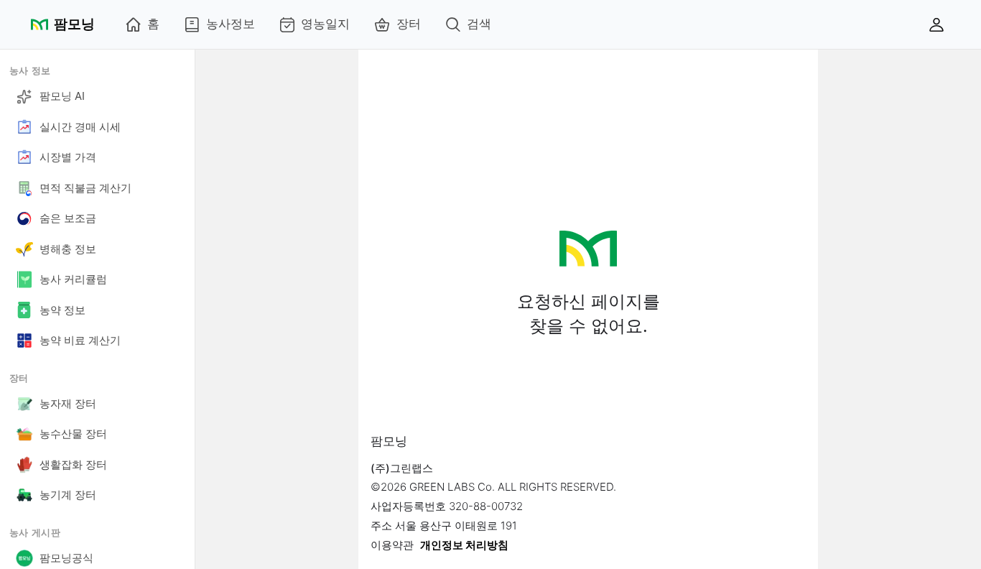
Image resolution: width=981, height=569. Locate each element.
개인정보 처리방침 (464, 545)
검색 (479, 24)
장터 (408, 24)
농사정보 (230, 24)
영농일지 (325, 24)
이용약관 (392, 545)
